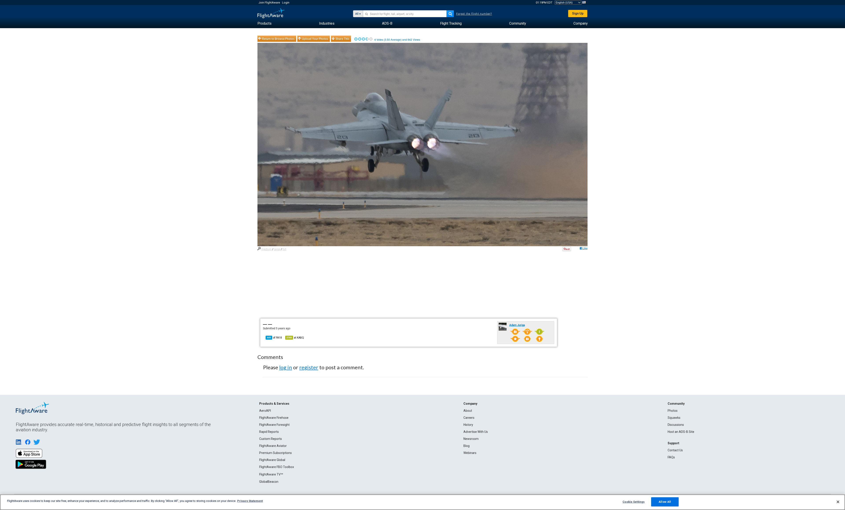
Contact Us (675, 450)
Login (285, 2)
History (468, 424)
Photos (673, 410)
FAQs (671, 457)
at (295, 337)
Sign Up (577, 13)
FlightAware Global (272, 460)
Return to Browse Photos (278, 38)
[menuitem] (264, 23)
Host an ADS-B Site (681, 432)
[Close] (838, 502)
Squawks (674, 417)
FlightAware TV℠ (271, 474)
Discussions (676, 424)
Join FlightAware (269, 2)
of (274, 337)
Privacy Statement (250, 501)
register (308, 367)
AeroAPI (265, 410)
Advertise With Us (475, 432)
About (467, 410)
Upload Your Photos (315, 38)
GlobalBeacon (268, 481)
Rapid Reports (269, 432)
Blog (466, 446)
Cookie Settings (634, 501)
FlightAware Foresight (274, 424)
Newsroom (471, 439)
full (284, 249)
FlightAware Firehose (273, 417)
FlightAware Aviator (273, 446)
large (277, 249)
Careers (468, 417)
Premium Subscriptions (275, 453)
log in (285, 367)
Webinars (469, 453)
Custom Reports (270, 439)
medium (266, 249)
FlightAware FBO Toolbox (276, 467)
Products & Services (274, 403)
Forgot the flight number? (474, 13)
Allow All (665, 501)
